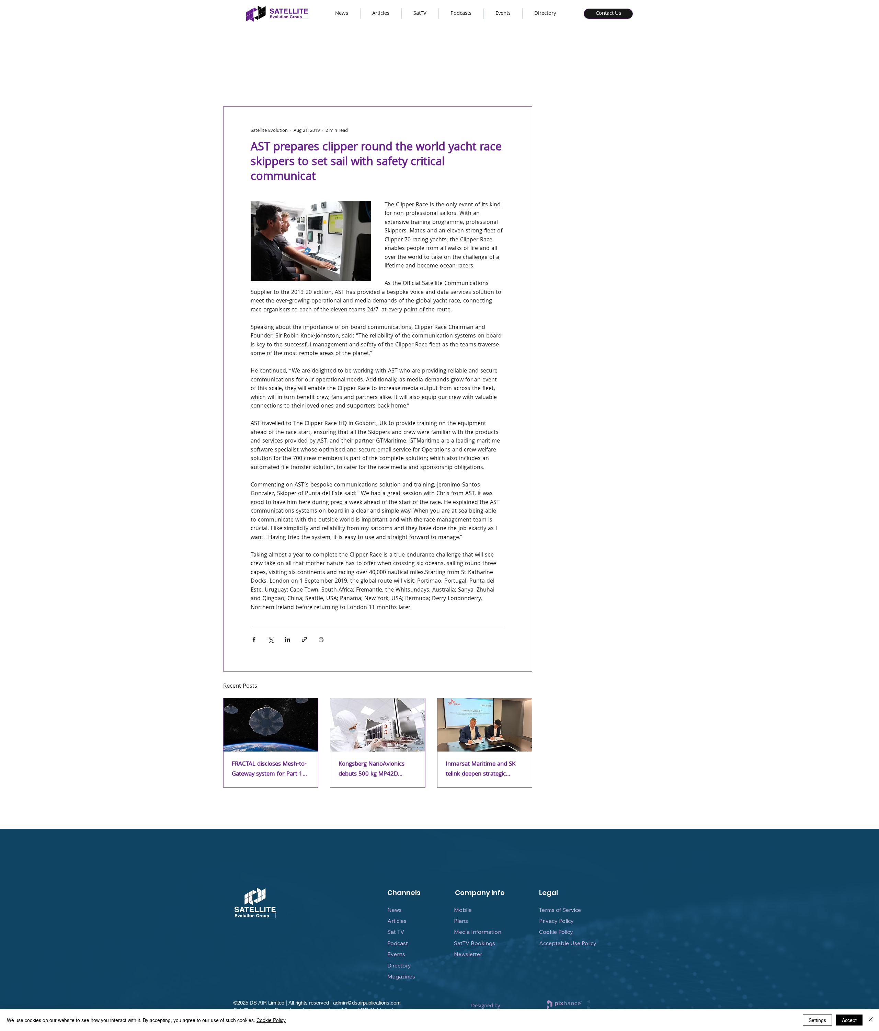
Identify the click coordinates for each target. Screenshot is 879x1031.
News (394, 909)
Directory (399, 965)
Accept (849, 1020)
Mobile (463, 909)
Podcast (397, 943)
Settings (817, 1020)
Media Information (477, 931)
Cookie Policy (556, 931)
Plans (461, 920)
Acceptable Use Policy (567, 943)
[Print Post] (321, 639)
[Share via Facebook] (254, 639)
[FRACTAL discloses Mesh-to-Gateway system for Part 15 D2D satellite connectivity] (271, 725)
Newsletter (468, 954)
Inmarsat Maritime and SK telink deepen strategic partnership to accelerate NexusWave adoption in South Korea (480, 769)
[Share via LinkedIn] (287, 639)
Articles (397, 920)
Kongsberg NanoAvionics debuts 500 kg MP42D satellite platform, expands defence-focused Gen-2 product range (374, 769)
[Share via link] (304, 639)
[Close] (871, 1020)
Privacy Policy (556, 920)
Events (396, 954)
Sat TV (395, 931)
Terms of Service (560, 909)
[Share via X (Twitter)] (270, 639)
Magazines (401, 976)
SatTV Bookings (474, 943)
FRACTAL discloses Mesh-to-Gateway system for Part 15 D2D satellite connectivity (269, 769)
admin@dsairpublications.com (367, 1003)
